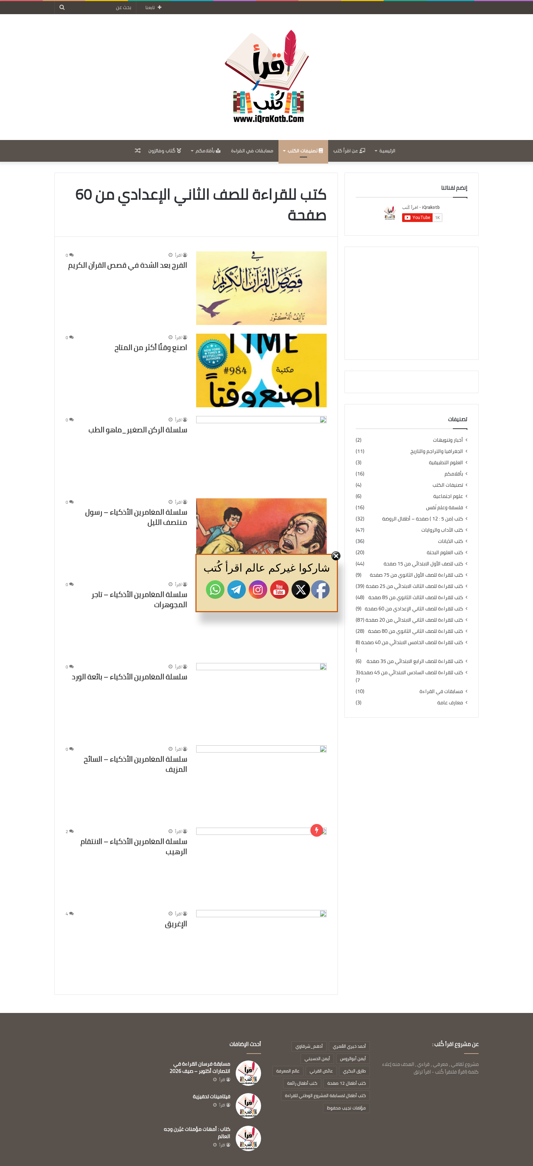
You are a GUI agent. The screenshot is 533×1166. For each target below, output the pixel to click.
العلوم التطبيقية (446, 462)
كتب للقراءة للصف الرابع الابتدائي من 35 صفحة (415, 661)
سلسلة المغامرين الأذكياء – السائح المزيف (135, 764)
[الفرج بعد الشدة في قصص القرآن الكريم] (261, 288)
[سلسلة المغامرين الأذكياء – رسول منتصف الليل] (261, 535)
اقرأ (178, 255)
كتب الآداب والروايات (442, 530)
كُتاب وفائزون (162, 150)
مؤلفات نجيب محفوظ (346, 1108)
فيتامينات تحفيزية (211, 1096)
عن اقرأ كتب (346, 150)
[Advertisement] (411, 303)
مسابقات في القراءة (252, 150)
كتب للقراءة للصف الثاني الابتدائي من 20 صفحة (414, 620)
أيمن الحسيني (317, 1058)
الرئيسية (387, 150)
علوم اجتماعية (448, 496)
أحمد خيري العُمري (349, 1046)
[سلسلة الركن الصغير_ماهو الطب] (261, 453)
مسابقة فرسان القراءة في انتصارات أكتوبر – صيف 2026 (200, 1067)
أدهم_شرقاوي (309, 1046)
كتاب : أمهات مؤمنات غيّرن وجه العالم (197, 1132)
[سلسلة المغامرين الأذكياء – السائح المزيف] (261, 782)
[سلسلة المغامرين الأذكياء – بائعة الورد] (261, 700)
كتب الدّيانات (450, 541)
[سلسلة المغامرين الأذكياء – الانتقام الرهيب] (261, 864)
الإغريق (176, 923)
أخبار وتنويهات (448, 440)
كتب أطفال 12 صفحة (346, 1083)
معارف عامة (450, 702)
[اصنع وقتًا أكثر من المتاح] (261, 370)
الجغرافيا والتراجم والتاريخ (436, 451)
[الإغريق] (261, 947)
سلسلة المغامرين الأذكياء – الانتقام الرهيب (133, 846)
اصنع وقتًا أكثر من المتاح (151, 347)
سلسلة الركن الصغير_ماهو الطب (137, 429)
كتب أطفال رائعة (302, 1083)
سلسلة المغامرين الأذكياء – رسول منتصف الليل (136, 517)
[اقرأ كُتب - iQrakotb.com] (266, 77)
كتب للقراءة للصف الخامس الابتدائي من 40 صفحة (412, 642)
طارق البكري (354, 1071)
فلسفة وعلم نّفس (444, 507)
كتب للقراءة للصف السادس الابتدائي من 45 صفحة (411, 672)
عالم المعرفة (287, 1071)
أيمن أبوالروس (353, 1058)
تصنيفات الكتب (303, 150)
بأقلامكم (205, 150)
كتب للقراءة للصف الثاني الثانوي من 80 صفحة (415, 631)
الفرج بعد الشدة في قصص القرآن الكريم (127, 265)
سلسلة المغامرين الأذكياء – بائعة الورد (129, 676)
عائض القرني (321, 1071)
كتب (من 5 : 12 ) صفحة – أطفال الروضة (422, 519)
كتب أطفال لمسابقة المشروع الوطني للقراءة (325, 1095)
